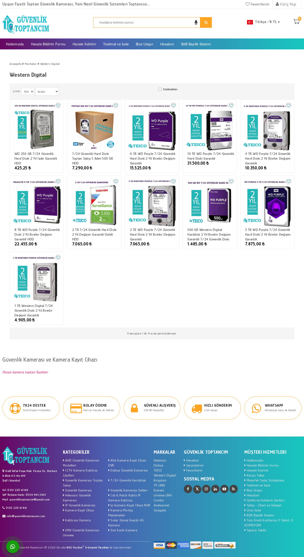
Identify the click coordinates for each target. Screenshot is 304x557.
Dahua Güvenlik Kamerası (128, 470)
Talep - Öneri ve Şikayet (263, 505)
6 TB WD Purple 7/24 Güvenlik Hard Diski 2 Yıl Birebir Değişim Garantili (152, 158)
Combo (159, 500)
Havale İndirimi (84, 44)
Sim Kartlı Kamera (123, 530)
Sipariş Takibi (256, 530)
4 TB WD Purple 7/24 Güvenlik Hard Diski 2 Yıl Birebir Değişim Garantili (267, 158)
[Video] (224, 489)
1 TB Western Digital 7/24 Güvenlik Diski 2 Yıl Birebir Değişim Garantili (33, 310)
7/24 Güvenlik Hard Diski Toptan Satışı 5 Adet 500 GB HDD (92, 158)
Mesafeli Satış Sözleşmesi (265, 480)
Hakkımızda (15, 44)
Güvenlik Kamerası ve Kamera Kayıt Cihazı (49, 359)
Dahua (158, 465)
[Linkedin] (215, 489)
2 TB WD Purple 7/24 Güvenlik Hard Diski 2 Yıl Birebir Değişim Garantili (152, 234)
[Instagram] (206, 489)
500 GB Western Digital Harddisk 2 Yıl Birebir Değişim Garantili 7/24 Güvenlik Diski (209, 234)
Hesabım (167, 44)
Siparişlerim (194, 465)
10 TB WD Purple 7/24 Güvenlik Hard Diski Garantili (210, 156)
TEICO (158, 470)
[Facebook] (188, 489)
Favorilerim (259, 4)
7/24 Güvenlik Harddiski (127, 480)
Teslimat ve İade (116, 44)
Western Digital (165, 475)
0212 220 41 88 (16, 507)
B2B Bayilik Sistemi (196, 44)
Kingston (160, 480)
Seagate (160, 510)
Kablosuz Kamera (77, 520)
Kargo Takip (255, 475)
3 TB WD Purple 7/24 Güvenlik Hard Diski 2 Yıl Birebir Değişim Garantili (267, 234)
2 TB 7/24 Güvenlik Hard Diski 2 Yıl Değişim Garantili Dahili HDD (94, 234)
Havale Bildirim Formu (48, 44)
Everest (159, 490)
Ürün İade (253, 510)
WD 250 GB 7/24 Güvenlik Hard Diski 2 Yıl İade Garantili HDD (35, 158)
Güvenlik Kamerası (78, 490)
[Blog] (233, 489)
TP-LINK (159, 485)
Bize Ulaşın (144, 44)
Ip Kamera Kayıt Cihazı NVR (129, 505)
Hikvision (160, 460)
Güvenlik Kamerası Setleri (128, 490)
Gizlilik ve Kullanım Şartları (265, 500)
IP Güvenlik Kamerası (79, 505)
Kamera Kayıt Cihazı (79, 510)
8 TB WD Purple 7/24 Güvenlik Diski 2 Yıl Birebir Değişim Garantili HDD (37, 234)
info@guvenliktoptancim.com (26, 516)
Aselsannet (161, 505)
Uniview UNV (163, 495)
